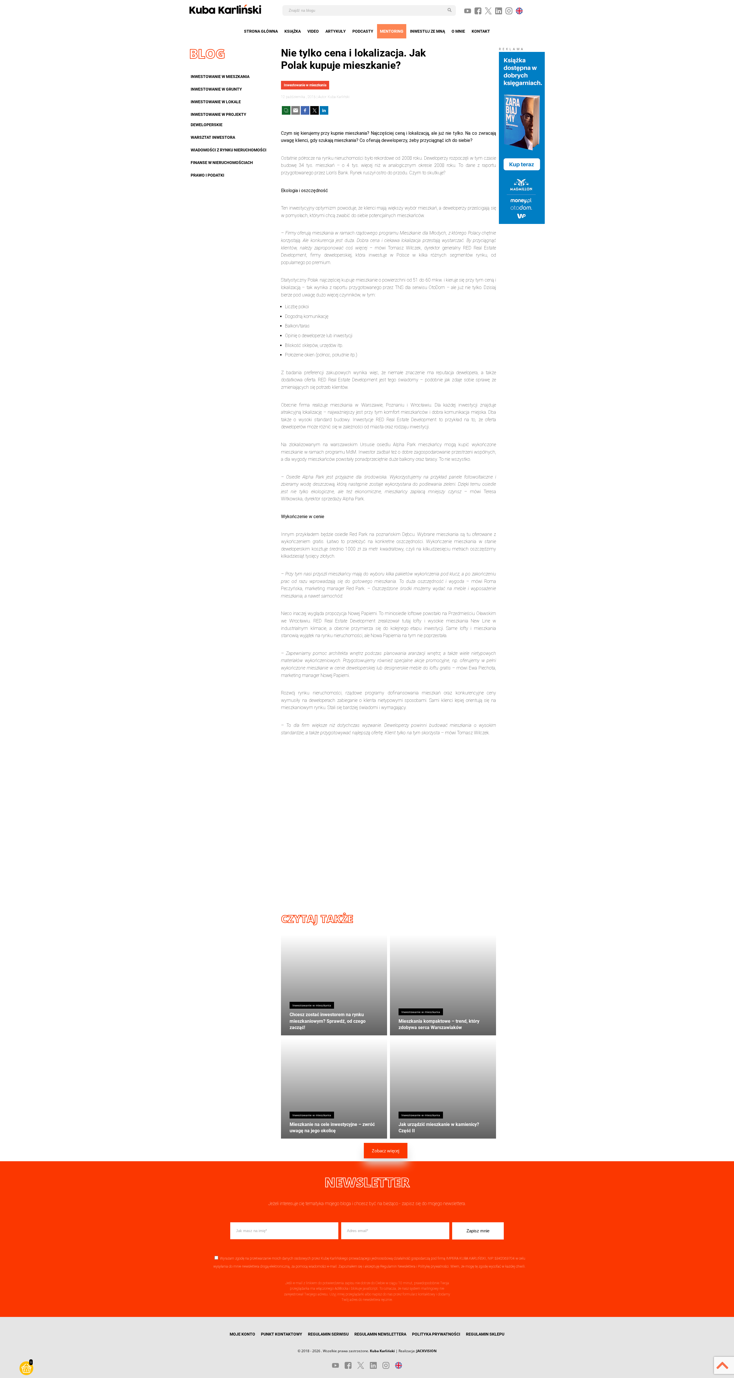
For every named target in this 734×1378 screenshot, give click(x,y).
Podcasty (362, 31)
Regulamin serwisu (328, 1334)
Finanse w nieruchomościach (222, 162)
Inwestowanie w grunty (216, 89)
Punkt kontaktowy (281, 1334)
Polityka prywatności (436, 1334)
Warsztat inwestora (213, 137)
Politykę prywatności (433, 1266)
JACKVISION (426, 1350)
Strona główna (261, 31)
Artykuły (335, 31)
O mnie (458, 31)
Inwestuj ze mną (427, 31)
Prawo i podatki (207, 175)
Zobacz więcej (385, 1150)
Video (313, 31)
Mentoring (391, 31)
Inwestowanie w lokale (216, 101)
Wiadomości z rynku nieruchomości (228, 150)
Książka (292, 31)
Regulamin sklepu (485, 1334)
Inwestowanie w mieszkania (220, 76)
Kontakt (481, 31)
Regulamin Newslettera (397, 1266)
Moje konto (242, 1334)
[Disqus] (388, 819)
